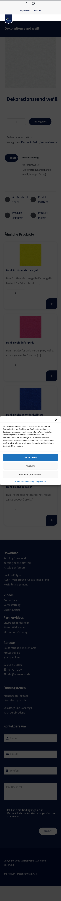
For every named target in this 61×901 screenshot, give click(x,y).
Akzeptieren (30, 457)
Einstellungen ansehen (30, 474)
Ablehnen (30, 466)
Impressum (41, 481)
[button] (56, 419)
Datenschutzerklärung (25, 481)
